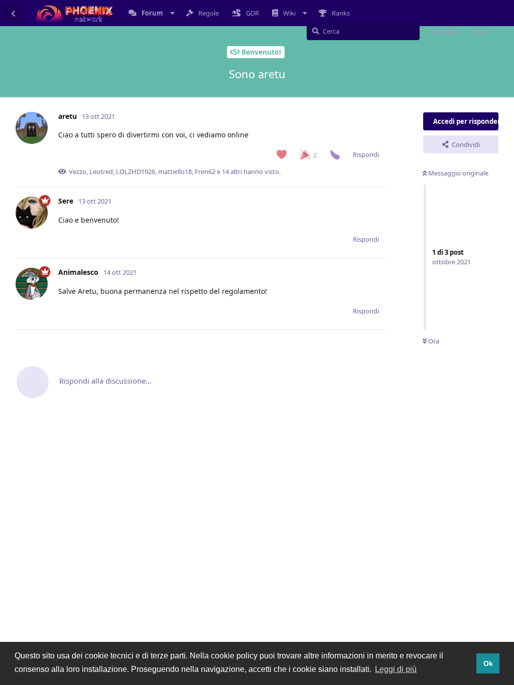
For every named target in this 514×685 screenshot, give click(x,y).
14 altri (232, 171)
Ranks (341, 13)
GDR (252, 13)
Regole (208, 13)
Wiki (289, 13)
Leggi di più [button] (396, 669)
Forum (152, 13)
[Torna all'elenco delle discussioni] (13, 13)
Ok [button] (488, 663)
